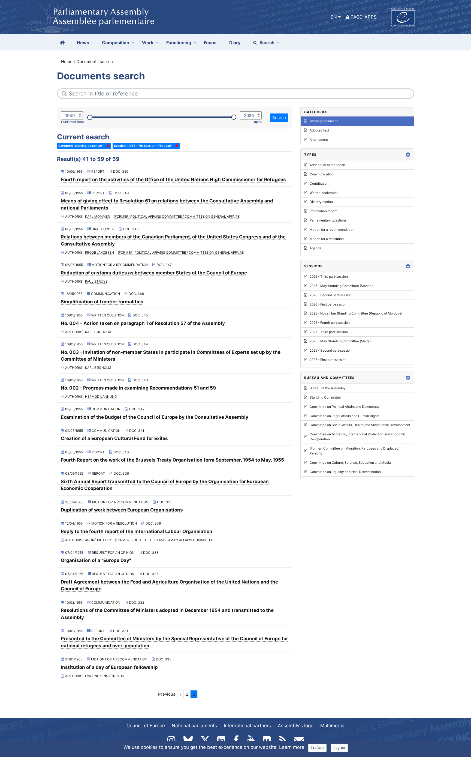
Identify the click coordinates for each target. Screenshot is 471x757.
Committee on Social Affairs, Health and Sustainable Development (360, 425)
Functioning (178, 42)
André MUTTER (98, 540)
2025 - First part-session (328, 360)
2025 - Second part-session (331, 350)
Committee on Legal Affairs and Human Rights (344, 416)
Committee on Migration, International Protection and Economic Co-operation (358, 436)
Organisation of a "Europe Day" (96, 560)
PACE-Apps (364, 17)
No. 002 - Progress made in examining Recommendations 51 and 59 (138, 388)
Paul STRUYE (96, 281)
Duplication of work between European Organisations (122, 510)
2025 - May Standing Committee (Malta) (340, 341)
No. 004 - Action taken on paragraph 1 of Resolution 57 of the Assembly (143, 323)
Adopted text (319, 130)
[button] (408, 154)
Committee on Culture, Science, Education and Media (350, 462)
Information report (323, 211)
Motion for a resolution (327, 239)
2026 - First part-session (328, 304)
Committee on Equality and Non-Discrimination (345, 472)
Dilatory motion (321, 202)
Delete (107, 145)
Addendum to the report (327, 165)
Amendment (319, 139)
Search (266, 42)
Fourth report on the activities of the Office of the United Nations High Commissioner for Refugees (173, 179)
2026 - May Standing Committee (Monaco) (342, 286)
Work (147, 42)
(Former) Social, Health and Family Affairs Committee (164, 540)
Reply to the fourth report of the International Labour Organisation (136, 531)
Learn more (291, 747)
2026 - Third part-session (329, 276)
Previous (166, 694)
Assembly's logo (295, 725)
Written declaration (324, 193)
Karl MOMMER (97, 216)
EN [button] (334, 17)
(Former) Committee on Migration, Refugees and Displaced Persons (354, 450)
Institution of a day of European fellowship (109, 667)
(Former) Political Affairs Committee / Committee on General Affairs (177, 216)
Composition (115, 42)
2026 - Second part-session (331, 295)
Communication (322, 174)
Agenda (315, 248)
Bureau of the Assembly (328, 388)
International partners (247, 725)
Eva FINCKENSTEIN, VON (104, 676)
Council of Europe (145, 725)
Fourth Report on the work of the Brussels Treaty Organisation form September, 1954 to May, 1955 (172, 460)
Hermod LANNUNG (101, 396)
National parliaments (194, 725)
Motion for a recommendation (332, 230)
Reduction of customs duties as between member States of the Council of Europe (154, 273)
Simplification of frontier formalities (102, 301)
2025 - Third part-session (329, 332)
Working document (324, 121)
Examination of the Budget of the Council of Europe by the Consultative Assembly (154, 417)
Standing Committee (325, 397)
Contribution (319, 183)
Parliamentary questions (328, 220)
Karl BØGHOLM (98, 332)
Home (67, 61)
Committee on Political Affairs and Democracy (345, 407)
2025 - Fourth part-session (330, 323)
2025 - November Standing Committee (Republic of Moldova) (356, 313)
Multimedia (332, 725)
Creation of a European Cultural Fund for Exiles (114, 438)
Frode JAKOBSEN (99, 252)
